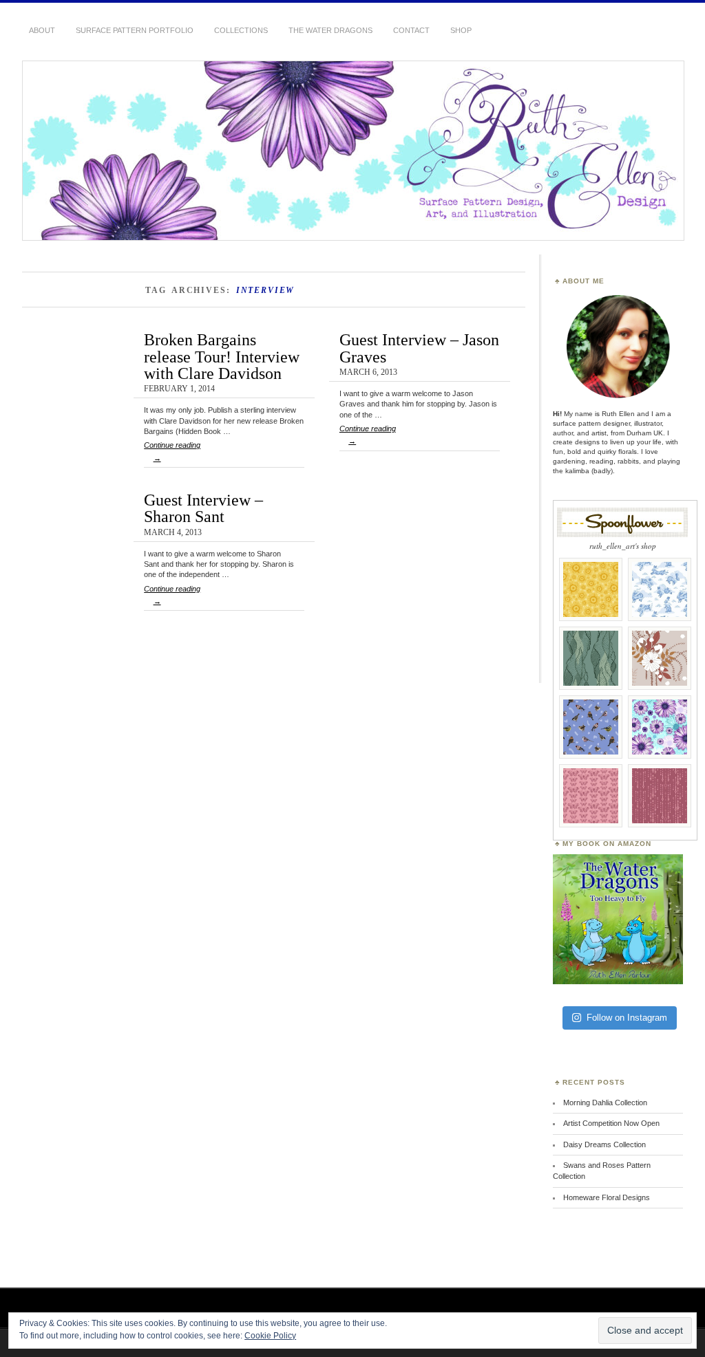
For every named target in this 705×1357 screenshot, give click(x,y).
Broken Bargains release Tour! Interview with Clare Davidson (221, 356)
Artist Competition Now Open (611, 1123)
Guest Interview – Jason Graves (419, 347)
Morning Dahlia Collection (605, 1102)
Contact (411, 30)
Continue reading (172, 451)
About (42, 30)
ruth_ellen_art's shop (622, 546)
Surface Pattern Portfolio (134, 30)
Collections (241, 30)
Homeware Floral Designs (606, 1197)
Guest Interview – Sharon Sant (203, 507)
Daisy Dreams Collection (604, 1144)
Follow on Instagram (627, 1017)
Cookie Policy (270, 1335)
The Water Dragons (330, 30)
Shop (461, 30)
